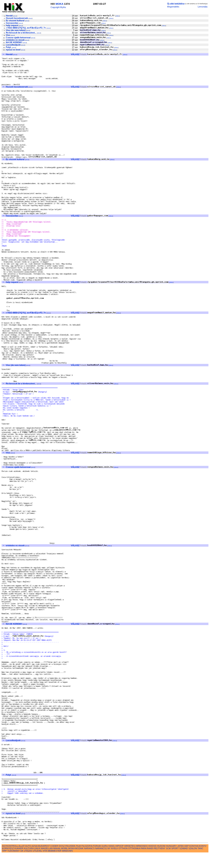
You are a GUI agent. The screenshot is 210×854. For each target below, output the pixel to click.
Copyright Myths (58, 7)
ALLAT (21, 846)
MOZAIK (79, 848)
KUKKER (18, 848)
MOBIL (64, 848)
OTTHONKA (134, 848)
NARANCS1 (101, 848)
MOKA (59, 3)
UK (21, 851)
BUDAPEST (44, 846)
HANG (111, 846)
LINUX (37, 848)
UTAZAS (28, 851)
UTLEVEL (37, 851)
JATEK (180, 846)
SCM (168, 848)
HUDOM (161, 846)
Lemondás (203, 6)
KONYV (202, 846)
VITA (45, 851)
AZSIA (35, 846)
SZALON (192, 848)
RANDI (150, 848)
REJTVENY (159, 848)
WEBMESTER (54, 851)
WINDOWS (67, 851)
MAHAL (57, 848)
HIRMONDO (142, 846)
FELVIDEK (70, 846)
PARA (143, 848)
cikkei (117, 16)
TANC (200, 848)
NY (108, 848)
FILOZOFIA (86, 846)
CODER (54, 846)
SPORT (175, 848)
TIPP (4, 851)
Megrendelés (173, 6)
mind (15, 16)
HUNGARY (171, 846)
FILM (78, 846)
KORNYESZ (8, 848)
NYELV (114, 848)
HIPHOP (119, 846)
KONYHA (193, 846)
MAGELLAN (47, 848)
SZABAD (183, 848)
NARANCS (89, 848)
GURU (104, 846)
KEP (186, 846)
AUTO (28, 846)
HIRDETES (129, 846)
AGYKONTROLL (10, 846)
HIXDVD (152, 846)
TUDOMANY (13, 851)
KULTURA (29, 848)
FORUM (97, 846)
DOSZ (62, 846)
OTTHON (123, 848)
